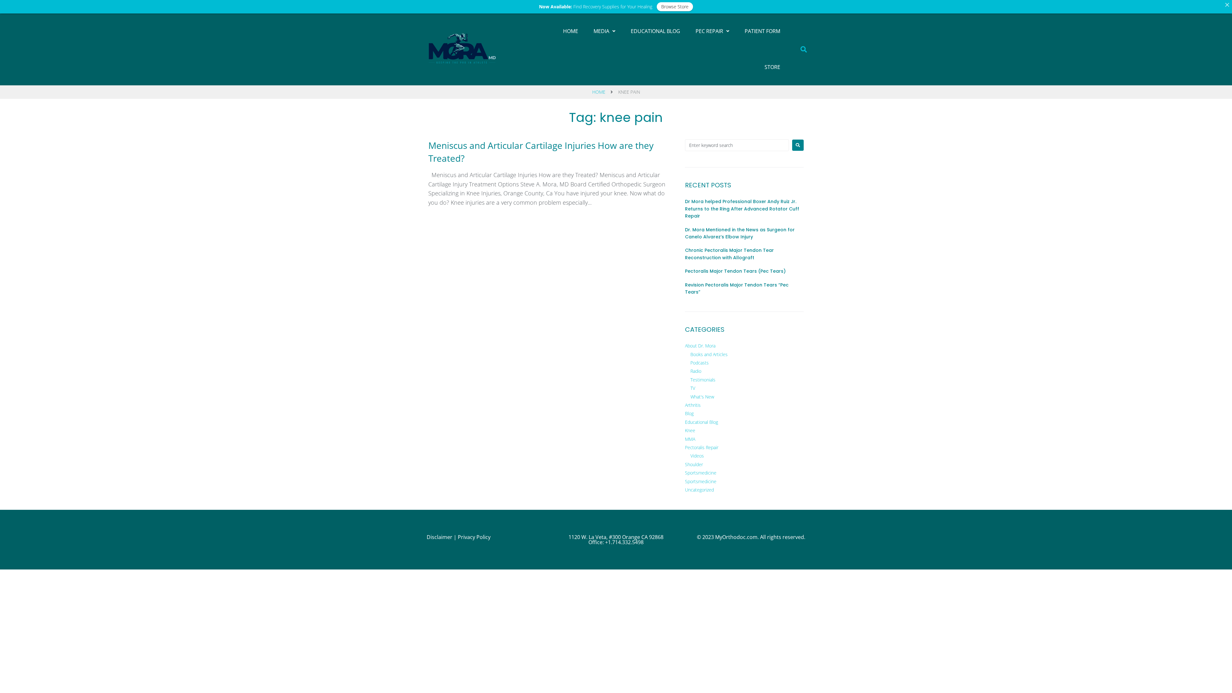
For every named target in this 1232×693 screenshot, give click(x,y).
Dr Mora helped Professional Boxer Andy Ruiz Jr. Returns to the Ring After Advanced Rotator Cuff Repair (742, 208)
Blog (689, 413)
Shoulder (694, 464)
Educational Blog (701, 422)
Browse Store (675, 7)
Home (598, 92)
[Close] (1227, 5)
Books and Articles (709, 354)
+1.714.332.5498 (624, 542)
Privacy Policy (474, 537)
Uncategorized (699, 490)
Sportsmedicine (700, 473)
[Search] (803, 49)
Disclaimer (439, 537)
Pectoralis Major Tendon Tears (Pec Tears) (735, 271)
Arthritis (693, 405)
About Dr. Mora (700, 346)
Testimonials (702, 380)
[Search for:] (737, 145)
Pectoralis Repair (701, 447)
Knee (690, 430)
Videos (697, 456)
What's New (702, 397)
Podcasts (699, 363)
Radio (695, 371)
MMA (690, 439)
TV (692, 388)
